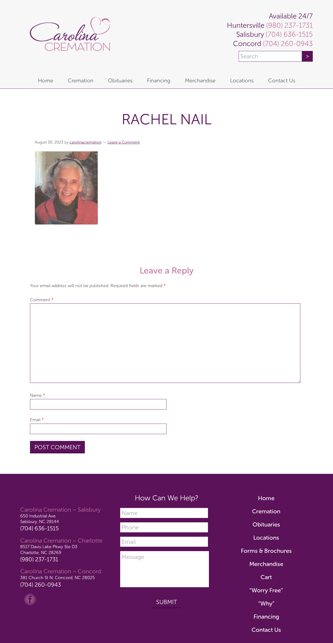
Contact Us (266, 629)
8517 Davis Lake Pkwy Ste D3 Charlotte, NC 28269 (48, 549)
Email (37, 419)
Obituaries (266, 524)
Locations (266, 537)
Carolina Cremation (69, 36)
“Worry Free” (266, 590)
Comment (42, 299)
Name (37, 395)
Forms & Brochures (266, 550)
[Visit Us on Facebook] (30, 599)
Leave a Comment (124, 142)
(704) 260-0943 (287, 43)
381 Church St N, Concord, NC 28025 (57, 577)
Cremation (266, 511)
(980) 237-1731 (288, 25)
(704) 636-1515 (288, 34)
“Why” (266, 603)
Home (266, 498)
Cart (266, 577)
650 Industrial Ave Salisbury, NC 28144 (39, 518)
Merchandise (266, 563)
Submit (166, 601)
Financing (266, 616)
